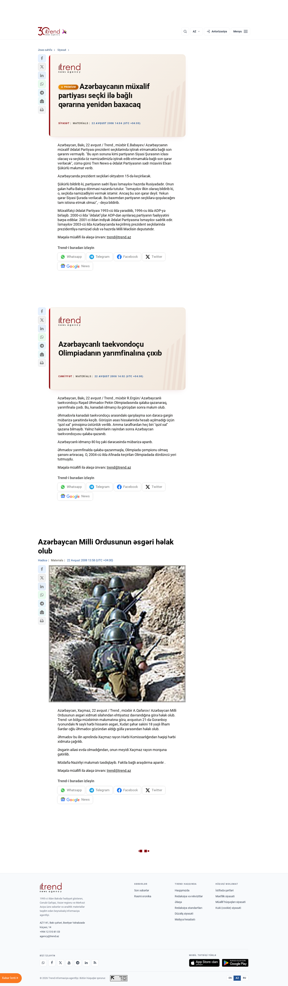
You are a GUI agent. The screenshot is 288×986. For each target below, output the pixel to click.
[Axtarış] (185, 31)
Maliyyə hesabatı (185, 919)
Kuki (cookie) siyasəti (228, 907)
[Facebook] (51, 962)
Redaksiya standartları (188, 907)
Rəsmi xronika (142, 896)
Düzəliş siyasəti (184, 913)
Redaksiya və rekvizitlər (189, 896)
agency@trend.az (49, 936)
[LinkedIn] (86, 962)
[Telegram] (77, 962)
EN (230, 978)
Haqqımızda (182, 890)
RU (244, 978)
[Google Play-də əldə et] (235, 963)
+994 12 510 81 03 (50, 931)
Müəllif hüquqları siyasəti (230, 902)
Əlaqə (178, 902)
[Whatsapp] (43, 962)
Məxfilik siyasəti (225, 896)
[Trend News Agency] (51, 888)
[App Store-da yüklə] (204, 963)
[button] (42, 58)
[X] (60, 962)
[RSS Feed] (95, 962)
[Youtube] (69, 962)
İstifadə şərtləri (225, 890)
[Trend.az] (52, 31)
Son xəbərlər (141, 890)
